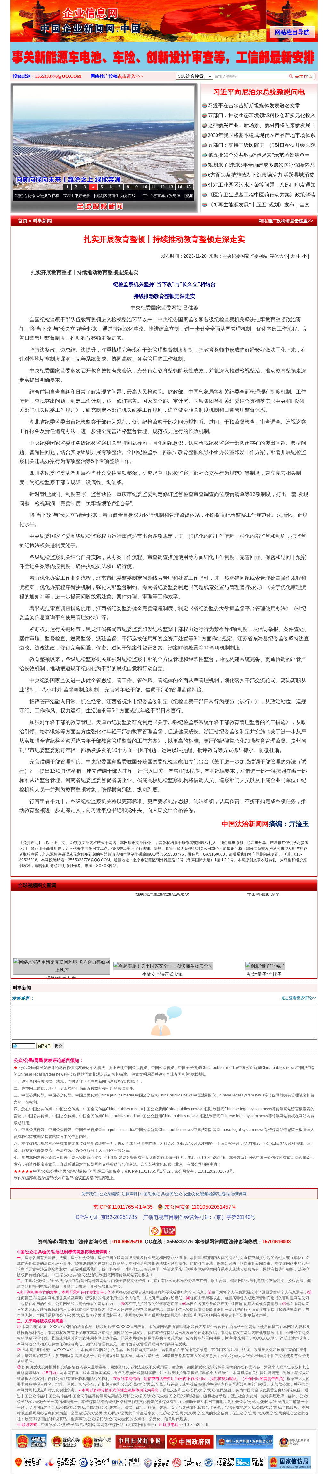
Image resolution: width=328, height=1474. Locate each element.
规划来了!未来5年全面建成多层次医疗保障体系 (261, 165)
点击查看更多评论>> (298, 998)
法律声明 (129, 1194)
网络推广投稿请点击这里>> (285, 220)
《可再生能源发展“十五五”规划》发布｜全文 (259, 204)
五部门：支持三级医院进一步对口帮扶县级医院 (262, 145)
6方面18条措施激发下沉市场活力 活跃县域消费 (261, 175)
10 (145, 187)
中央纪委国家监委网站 (245, 256)
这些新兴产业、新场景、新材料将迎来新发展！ (262, 125)
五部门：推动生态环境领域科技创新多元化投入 (262, 115)
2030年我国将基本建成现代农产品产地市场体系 (262, 135)
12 (162, 187)
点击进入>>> (130, 76)
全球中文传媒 (63, 18)
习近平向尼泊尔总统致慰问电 (259, 92)
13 (171, 187)
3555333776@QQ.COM (58, 76)
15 (188, 187)
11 (154, 187)
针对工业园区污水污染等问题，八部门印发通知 (262, 184)
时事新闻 (42, 220)
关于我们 (89, 1194)
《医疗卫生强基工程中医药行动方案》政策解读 (262, 194)
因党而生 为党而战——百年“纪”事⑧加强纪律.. (109, 196)
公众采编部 (109, 1194)
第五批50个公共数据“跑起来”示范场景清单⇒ (259, 155)
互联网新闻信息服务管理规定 (112, 1081)
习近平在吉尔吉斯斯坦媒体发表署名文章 (254, 105)
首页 (23, 220)
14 (179, 187)
